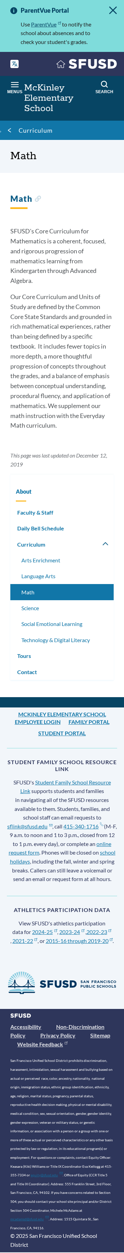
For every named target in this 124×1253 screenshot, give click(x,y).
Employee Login (38, 721)
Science (30, 608)
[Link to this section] (37, 200)
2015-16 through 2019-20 (77, 940)
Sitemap (100, 1035)
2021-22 (22, 940)
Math (27, 592)
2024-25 (42, 931)
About (23, 491)
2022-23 (96, 931)
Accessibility (25, 1026)
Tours (24, 655)
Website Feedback (40, 1044)
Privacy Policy (57, 1035)
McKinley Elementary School (62, 714)
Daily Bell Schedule (40, 528)
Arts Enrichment (40, 560)
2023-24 (69, 931)
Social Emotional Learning (51, 623)
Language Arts (38, 576)
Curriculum (36, 130)
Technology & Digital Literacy (55, 640)
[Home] (86, 65)
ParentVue (43, 24)
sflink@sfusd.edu (27, 826)
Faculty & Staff (35, 512)
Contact (27, 672)
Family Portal (89, 721)
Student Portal (62, 733)
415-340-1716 (81, 826)
